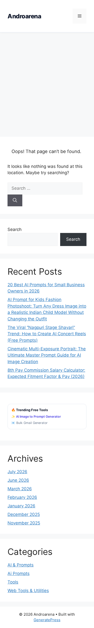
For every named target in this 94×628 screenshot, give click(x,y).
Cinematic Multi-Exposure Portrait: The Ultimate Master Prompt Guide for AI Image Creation (47, 355)
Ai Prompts (19, 573)
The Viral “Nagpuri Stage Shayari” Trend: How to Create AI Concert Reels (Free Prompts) (47, 334)
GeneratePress (47, 619)
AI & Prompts (21, 564)
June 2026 (18, 480)
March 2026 (20, 488)
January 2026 (21, 505)
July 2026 (17, 471)
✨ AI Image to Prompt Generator (36, 416)
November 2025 (24, 522)
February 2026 (22, 497)
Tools (13, 582)
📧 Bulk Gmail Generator (29, 423)
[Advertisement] (47, 82)
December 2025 (24, 514)
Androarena (24, 16)
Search (15, 229)
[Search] (15, 201)
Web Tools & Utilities (28, 590)
